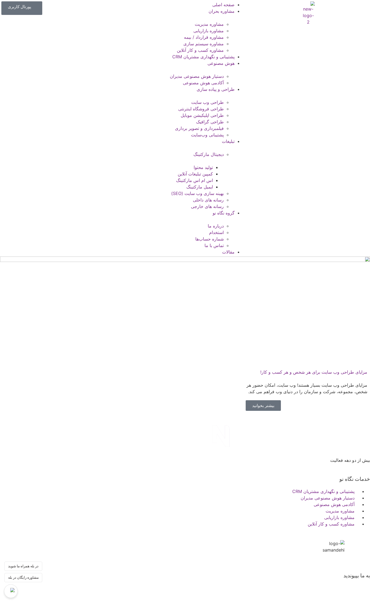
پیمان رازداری (357, 466)
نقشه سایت (307, 466)
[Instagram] (303, 585)
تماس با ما (331, 466)
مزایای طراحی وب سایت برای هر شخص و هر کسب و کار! (313, 372)
